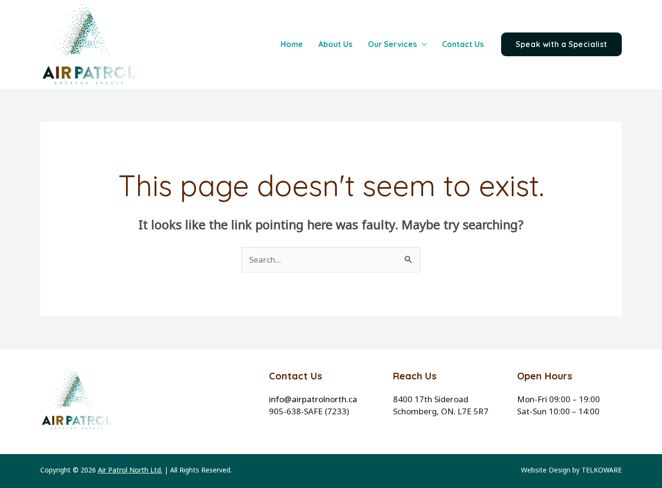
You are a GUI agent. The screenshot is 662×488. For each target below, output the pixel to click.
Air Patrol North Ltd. (130, 469)
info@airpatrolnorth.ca (313, 399)
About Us (335, 44)
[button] (561, 44)
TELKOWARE (602, 469)
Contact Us (463, 44)
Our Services (392, 44)
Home (292, 44)
